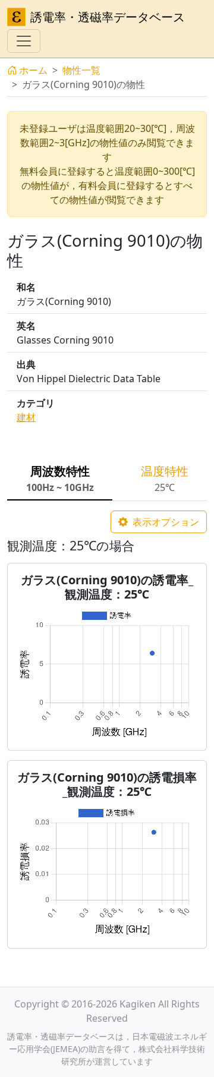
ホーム (33, 70)
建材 (26, 417)
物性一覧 (81, 70)
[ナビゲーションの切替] (23, 41)
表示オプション (164, 521)
